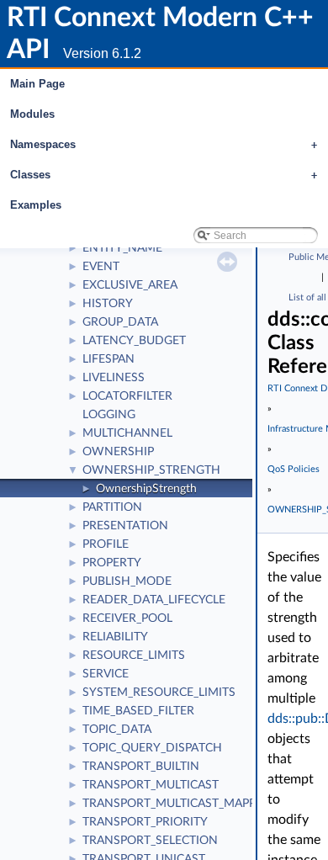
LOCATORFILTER (127, 396)
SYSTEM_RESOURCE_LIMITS (158, 692)
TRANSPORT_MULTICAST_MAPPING (179, 804)
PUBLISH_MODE (127, 581)
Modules (32, 114)
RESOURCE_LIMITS (133, 655)
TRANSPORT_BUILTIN (140, 766)
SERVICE (105, 674)
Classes (163, 174)
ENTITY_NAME (122, 248)
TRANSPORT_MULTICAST (150, 785)
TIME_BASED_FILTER (138, 711)
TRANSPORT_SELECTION (150, 841)
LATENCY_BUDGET (134, 341)
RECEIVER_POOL (127, 618)
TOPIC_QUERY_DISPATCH (152, 748)
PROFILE (105, 544)
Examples (35, 205)
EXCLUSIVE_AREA (129, 285)
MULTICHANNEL (127, 433)
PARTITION (112, 507)
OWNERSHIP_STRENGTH (151, 470)
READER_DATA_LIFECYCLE (153, 600)
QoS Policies (293, 469)
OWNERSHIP (118, 452)
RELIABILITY (115, 637)
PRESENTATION (125, 526)
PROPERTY (111, 563)
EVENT (100, 267)
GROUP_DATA (120, 322)
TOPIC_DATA (116, 729)
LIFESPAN (108, 359)
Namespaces (163, 144)
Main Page (37, 83)
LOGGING (108, 415)
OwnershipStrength (146, 489)
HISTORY (107, 304)
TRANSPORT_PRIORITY (145, 822)
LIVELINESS (113, 378)
